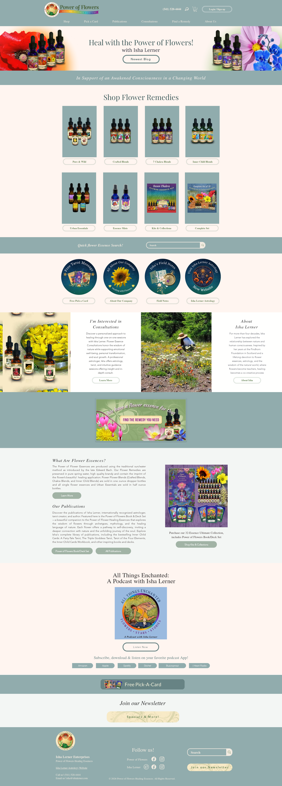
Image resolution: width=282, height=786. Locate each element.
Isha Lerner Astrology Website (71, 767)
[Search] (202, 245)
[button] (195, 9)
